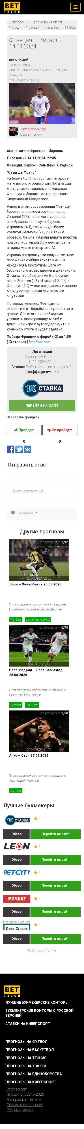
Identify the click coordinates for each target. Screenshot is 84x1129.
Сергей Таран (31, 134)
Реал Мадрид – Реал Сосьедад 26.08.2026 (36, 672)
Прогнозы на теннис (26, 1058)
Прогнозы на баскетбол (29, 1050)
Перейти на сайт (55, 834)
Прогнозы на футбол (26, 1042)
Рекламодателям (20, 1110)
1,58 (64, 713)
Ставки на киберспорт (27, 1024)
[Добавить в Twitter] (19, 449)
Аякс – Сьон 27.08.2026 (28, 755)
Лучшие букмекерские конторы (37, 1002)
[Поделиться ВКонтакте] (27, 449)
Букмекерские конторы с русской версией (39, 1013)
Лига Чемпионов (38, 619)
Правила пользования (25, 1105)
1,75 (64, 628)
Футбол (16, 619)
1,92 (64, 542)
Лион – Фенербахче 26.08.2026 (35, 584)
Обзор (16, 834)
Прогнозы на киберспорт (30, 1082)
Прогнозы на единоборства (33, 1074)
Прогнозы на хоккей (25, 1066)
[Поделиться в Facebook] (11, 449)
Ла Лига (31, 705)
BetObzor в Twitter (42, 951)
